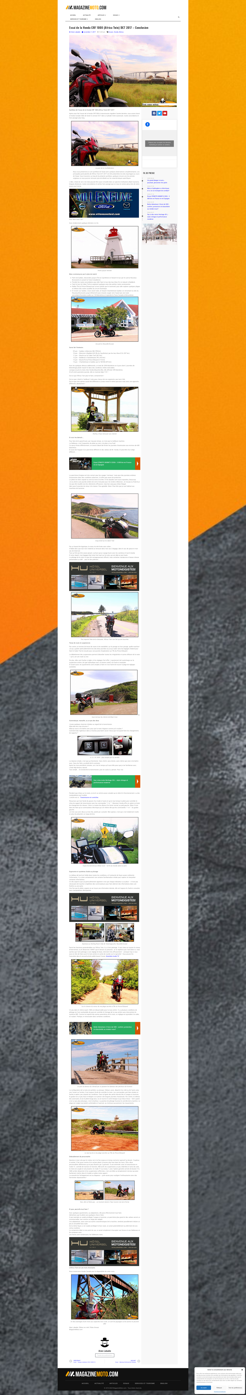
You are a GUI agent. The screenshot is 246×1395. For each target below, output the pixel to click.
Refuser (219, 1388)
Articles (101, 15)
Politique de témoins (220, 1391)
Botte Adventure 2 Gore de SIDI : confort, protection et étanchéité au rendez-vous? (158, 206)
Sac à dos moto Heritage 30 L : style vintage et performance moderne (158, 217)
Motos (121, 32)
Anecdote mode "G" (112, 956)
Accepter (204, 1388)
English (98, 19)
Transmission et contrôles (89, 797)
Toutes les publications (104, 1355)
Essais (111, 32)
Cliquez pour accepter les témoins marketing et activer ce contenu (159, 143)
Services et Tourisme (78, 19)
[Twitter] (159, 113)
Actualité (87, 15)
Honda (116, 32)
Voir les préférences (235, 1388)
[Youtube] (164, 113)
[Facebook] (154, 113)
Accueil (73, 15)
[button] (242, 1370)
